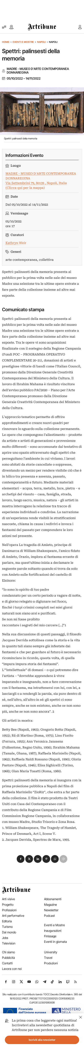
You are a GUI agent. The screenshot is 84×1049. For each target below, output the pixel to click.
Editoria (7, 921)
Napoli (41, 41)
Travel (48, 958)
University (50, 952)
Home (5, 41)
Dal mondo (9, 932)
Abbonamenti (52, 899)
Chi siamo (8, 952)
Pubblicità (8, 958)
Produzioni (51, 963)
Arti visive (8, 899)
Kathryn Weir (16, 243)
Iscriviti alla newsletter (42, 1039)
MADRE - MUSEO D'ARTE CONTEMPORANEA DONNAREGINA (38, 70)
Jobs (5, 938)
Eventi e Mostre (23, 41)
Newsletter (51, 910)
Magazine (50, 905)
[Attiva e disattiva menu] (4, 27)
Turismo (7, 927)
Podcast (49, 916)
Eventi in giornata (55, 942)
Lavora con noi (12, 969)
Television (8, 943)
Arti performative (13, 916)
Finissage (50, 936)
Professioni (9, 910)
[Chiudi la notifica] (80, 1016)
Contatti (7, 963)
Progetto (7, 905)
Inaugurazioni (52, 931)
